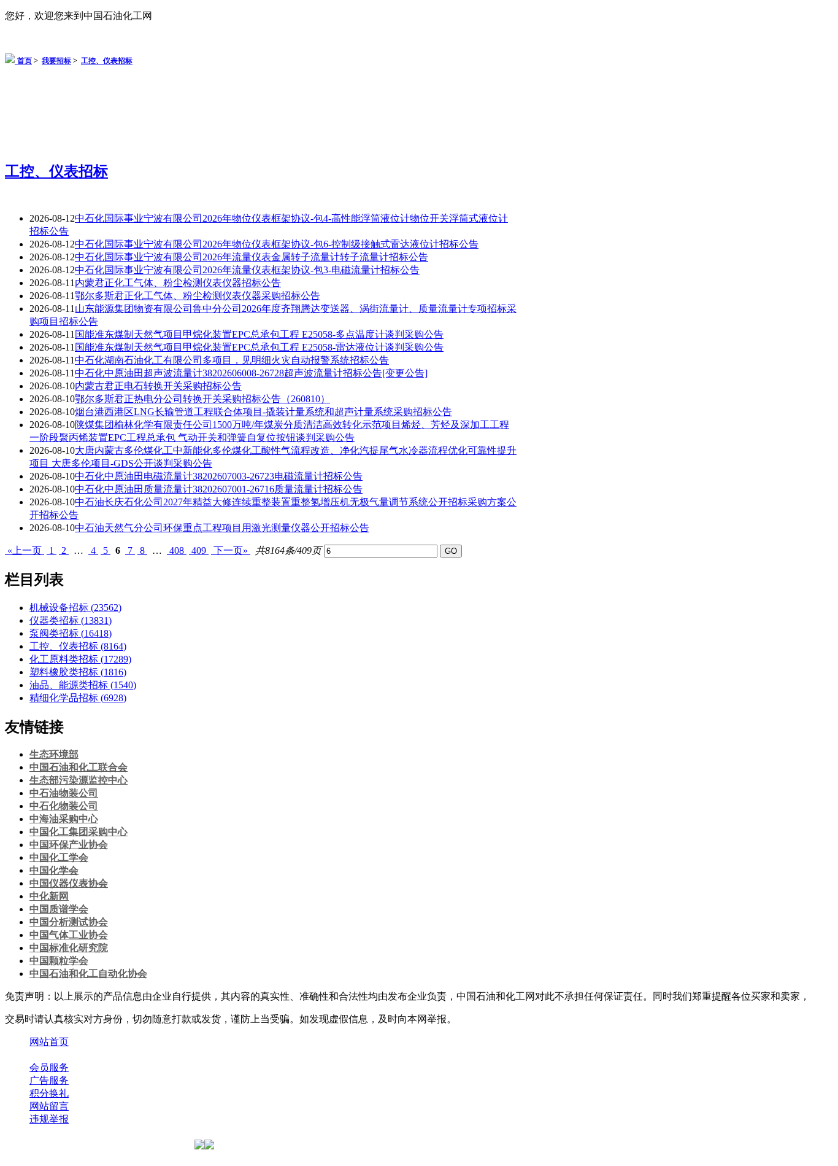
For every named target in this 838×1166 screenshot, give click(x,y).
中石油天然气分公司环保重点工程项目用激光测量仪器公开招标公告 (222, 528)
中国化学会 (54, 870)
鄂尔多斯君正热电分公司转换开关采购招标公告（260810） (202, 399)
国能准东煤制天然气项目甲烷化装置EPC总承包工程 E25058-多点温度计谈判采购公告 (259, 334)
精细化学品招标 (77, 698)
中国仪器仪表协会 (68, 883)
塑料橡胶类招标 (77, 672)
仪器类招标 (70, 620)
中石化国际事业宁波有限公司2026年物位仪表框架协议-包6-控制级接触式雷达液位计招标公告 (277, 244)
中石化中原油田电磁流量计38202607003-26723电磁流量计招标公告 (219, 476)
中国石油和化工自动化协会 (88, 973)
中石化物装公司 (63, 806)
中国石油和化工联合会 (78, 767)
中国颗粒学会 (58, 960)
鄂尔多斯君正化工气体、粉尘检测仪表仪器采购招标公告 (197, 295)
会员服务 (49, 1067)
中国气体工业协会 (68, 935)
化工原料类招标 (80, 659)
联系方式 (100, 1054)
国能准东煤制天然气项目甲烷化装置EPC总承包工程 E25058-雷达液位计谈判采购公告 (259, 347)
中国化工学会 (58, 857)
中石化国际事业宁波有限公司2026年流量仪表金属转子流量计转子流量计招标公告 (251, 257)
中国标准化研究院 (68, 948)
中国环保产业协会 (68, 844)
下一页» (230, 550)
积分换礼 (49, 1093)
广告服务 (49, 1080)
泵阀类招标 (70, 633)
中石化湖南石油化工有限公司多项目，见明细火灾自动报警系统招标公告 (232, 360)
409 (199, 550)
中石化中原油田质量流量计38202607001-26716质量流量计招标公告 (219, 489)
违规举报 (49, 1119)
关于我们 (49, 1054)
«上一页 (24, 550)
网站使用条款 (160, 1054)
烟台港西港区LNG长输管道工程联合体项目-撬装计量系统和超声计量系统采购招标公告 (263, 411)
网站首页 (49, 1041)
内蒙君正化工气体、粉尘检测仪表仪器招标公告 (178, 283)
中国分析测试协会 (68, 922)
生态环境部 (54, 754)
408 (176, 550)
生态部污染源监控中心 (78, 780)
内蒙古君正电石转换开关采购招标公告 (158, 386)
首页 (24, 60)
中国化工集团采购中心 (78, 831)
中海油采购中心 (63, 819)
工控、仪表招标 (107, 60)
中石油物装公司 (63, 793)
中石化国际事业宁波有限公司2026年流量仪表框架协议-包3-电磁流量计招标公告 (247, 270)
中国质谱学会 (58, 909)
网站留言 (49, 1106)
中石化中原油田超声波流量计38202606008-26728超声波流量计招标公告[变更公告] (251, 373)
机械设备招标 (75, 607)
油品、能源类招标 (82, 685)
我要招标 (56, 60)
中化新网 (49, 896)
